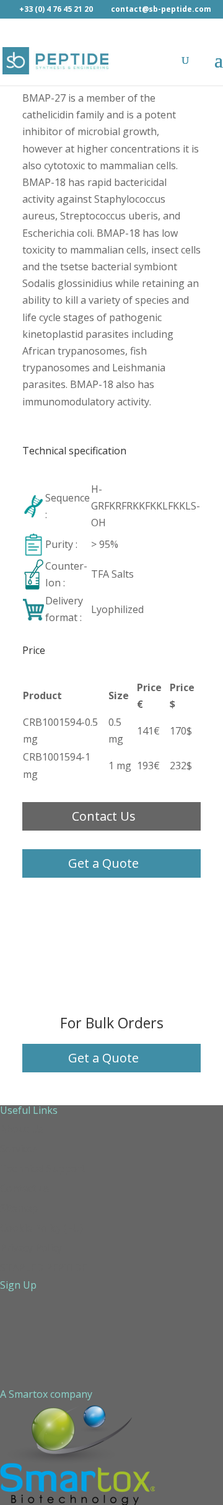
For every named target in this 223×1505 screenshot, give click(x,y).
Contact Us (104, 816)
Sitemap (19, 1208)
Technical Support (42, 1168)
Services (19, 1148)
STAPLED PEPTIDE (43, 1267)
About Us (21, 1129)
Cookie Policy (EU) (41, 1228)
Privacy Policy (31, 1248)
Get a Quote (103, 863)
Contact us (25, 1188)
